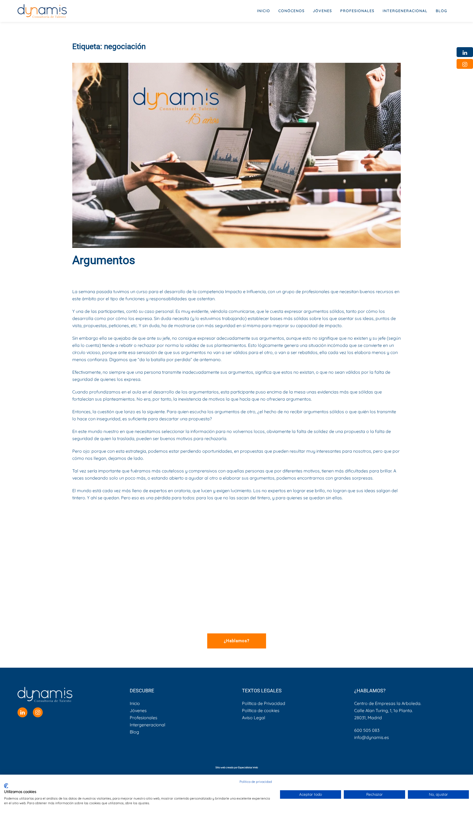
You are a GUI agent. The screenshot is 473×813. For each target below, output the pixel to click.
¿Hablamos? (236, 640)
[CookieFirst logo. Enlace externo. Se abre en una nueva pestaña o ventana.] (6, 785)
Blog (441, 11)
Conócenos (291, 11)
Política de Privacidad (263, 703)
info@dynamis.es (371, 737)
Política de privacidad (256, 782)
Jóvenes (138, 710)
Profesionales (143, 717)
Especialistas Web (248, 767)
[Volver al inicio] (42, 11)
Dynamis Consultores (122, 275)
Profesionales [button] (357, 11)
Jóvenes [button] (322, 11)
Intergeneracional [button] (405, 11)
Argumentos (103, 260)
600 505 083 (366, 730)
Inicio (263, 11)
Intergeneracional (147, 724)
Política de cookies (260, 710)
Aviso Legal (253, 717)
